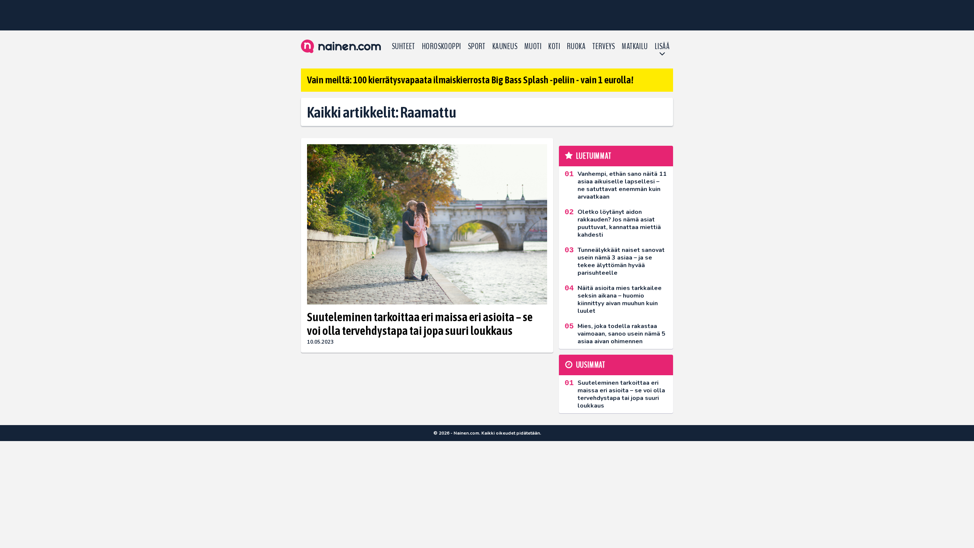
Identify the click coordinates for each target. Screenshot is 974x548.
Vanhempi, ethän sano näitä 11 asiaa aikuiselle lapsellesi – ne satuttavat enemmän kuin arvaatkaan (622, 185)
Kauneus (504, 46)
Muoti (532, 46)
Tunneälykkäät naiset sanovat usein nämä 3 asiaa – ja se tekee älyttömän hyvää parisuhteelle (621, 261)
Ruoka (576, 46)
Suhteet (403, 46)
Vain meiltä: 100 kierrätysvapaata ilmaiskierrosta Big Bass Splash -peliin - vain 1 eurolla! (470, 80)
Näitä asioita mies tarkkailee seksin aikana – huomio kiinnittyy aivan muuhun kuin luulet (620, 299)
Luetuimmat (593, 156)
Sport (476, 46)
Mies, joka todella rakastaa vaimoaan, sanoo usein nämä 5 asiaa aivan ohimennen (621, 334)
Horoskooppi (441, 46)
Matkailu (635, 46)
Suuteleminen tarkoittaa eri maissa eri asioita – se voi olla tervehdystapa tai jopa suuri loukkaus (420, 324)
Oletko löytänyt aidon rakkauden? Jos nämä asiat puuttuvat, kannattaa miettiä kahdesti (619, 223)
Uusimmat (590, 365)
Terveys (603, 46)
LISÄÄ (662, 46)
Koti (554, 46)
